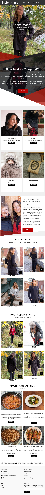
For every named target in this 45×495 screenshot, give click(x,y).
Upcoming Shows (27, 471)
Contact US (26, 475)
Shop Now (27, 229)
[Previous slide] (2, 29)
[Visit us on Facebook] (1, 477)
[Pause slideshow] (20, 46)
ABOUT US (22, 91)
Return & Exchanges (28, 477)
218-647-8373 (7, 473)
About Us (25, 473)
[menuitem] (25, 2)
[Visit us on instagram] (3, 477)
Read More (11, 421)
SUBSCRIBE (27, 491)
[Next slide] (43, 29)
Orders (2, 487)
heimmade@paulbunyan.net (10, 475)
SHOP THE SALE (22, 29)
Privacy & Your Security (28, 478)
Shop (2, 485)
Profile (2, 489)
